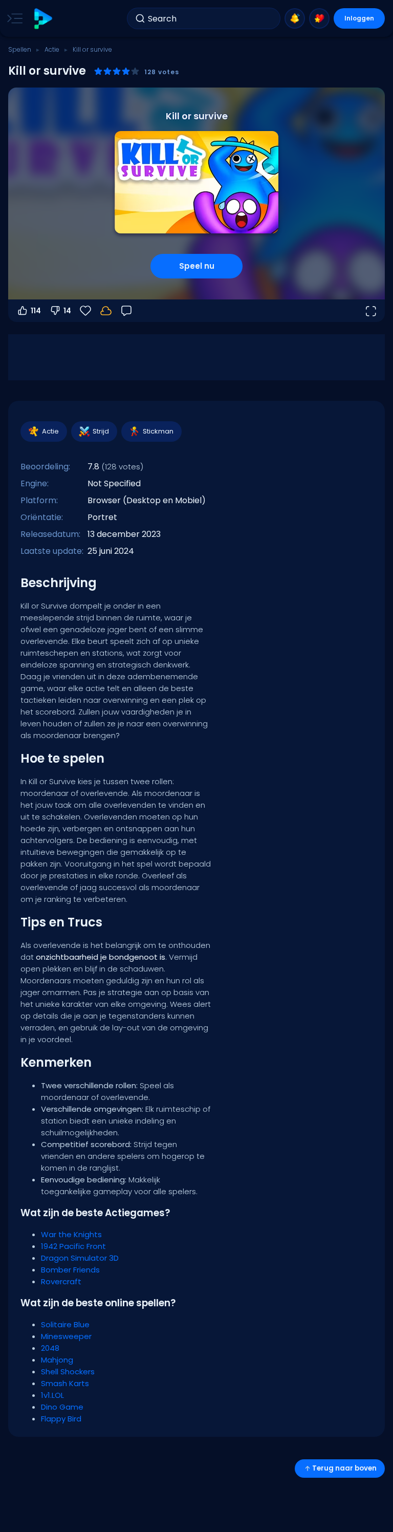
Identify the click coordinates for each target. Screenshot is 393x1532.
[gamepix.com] (43, 19)
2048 (50, 1348)
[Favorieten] (319, 18)
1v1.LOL (52, 1395)
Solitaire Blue (65, 1324)
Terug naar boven (344, 1468)
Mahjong (57, 1359)
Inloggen (359, 18)
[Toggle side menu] (13, 18)
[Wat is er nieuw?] (295, 18)
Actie (52, 49)
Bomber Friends (70, 1269)
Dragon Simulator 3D (80, 1258)
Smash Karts (65, 1383)
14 (67, 311)
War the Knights (71, 1234)
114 (36, 311)
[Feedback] (126, 311)
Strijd (101, 431)
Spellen (19, 49)
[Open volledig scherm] (370, 311)
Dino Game (62, 1406)
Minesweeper (66, 1336)
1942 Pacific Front (73, 1246)
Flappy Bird (61, 1418)
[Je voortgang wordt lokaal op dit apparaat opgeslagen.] (106, 311)
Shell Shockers (68, 1371)
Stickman (158, 431)
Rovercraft (61, 1281)
